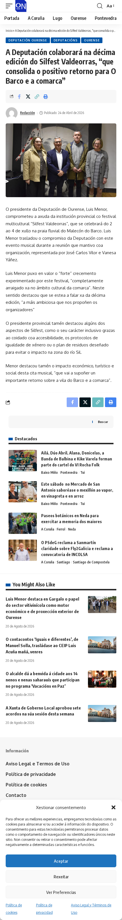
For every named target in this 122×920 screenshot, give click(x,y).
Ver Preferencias (61, 892)
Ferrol (61, 529)
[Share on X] (28, 96)
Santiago (63, 562)
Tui (82, 472)
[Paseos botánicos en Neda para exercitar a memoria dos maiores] (23, 523)
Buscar (103, 422)
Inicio (9, 30)
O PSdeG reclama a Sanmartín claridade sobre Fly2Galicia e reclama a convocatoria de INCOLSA (77, 548)
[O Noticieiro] (20, 6)
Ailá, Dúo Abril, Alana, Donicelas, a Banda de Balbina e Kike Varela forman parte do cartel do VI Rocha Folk (76, 458)
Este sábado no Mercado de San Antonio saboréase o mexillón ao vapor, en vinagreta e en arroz (77, 490)
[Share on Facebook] (19, 96)
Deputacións (66, 40)
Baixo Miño (49, 472)
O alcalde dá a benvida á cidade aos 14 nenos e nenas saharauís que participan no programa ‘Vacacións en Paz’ (42, 680)
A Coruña (47, 529)
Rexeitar (61, 876)
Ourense (92, 40)
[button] (113, 807)
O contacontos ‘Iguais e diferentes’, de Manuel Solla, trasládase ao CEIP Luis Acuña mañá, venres (42, 645)
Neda (72, 529)
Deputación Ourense (28, 40)
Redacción (27, 113)
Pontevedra (68, 472)
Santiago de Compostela (91, 562)
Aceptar (61, 861)
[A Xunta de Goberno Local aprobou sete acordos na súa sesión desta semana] (102, 713)
